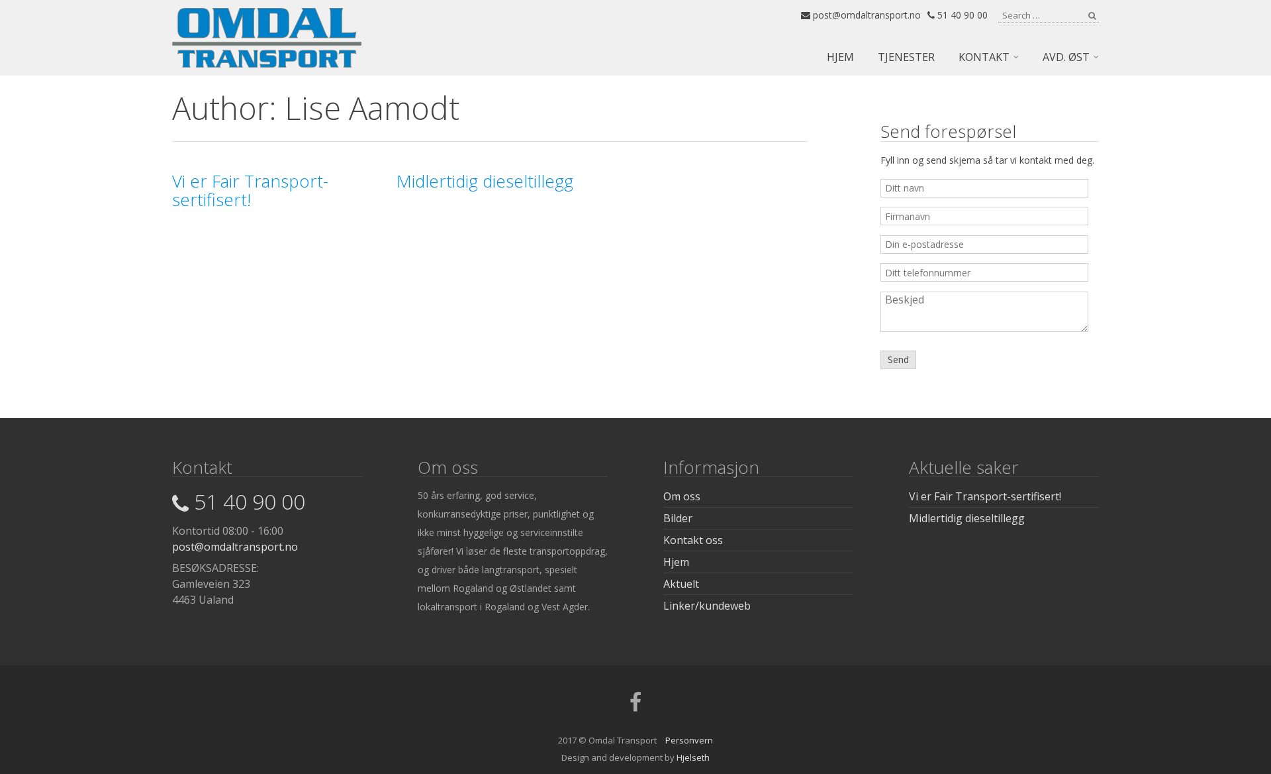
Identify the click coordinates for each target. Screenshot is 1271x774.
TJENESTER (906, 57)
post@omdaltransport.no (865, 15)
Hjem (676, 562)
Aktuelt (681, 584)
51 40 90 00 (961, 15)
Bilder (677, 518)
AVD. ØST (1066, 57)
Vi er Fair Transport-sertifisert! (985, 496)
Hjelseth (693, 757)
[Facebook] (635, 706)
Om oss (681, 496)
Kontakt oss (693, 540)
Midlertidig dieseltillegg (967, 518)
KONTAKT (984, 57)
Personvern (689, 740)
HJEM (840, 57)
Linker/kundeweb (707, 605)
